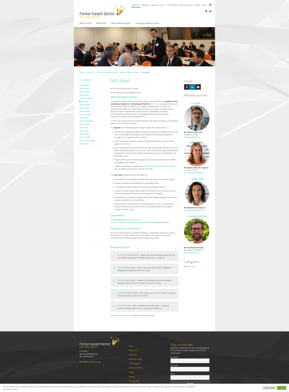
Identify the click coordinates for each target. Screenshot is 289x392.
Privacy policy (134, 381)
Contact (204, 5)
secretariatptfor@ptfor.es (194, 173)
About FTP (136, 5)
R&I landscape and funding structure (126, 92)
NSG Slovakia (85, 108)
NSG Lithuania (85, 124)
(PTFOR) (154, 104)
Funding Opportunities (147, 23)
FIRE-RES (121, 280)
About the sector (157, 5)
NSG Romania (85, 111)
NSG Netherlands (86, 121)
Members (145, 5)
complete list (127, 315)
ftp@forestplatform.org (91, 362)
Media (197, 5)
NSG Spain (85, 101)
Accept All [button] (281, 388)
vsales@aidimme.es (191, 137)
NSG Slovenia (85, 105)
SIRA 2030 (101, 23)
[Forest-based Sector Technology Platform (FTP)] (102, 342)
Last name (174, 365)
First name (174, 357)
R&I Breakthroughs (121, 23)
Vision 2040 (85, 23)
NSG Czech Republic (87, 140)
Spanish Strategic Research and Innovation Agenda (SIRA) (133, 222)
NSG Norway (85, 88)
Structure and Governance (107, 72)
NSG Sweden (85, 85)
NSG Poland (84, 118)
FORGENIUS (122, 293)
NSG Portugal (85, 114)
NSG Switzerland (86, 98)
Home (82, 72)
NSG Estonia (84, 134)
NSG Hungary (85, 92)
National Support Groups (129, 72)
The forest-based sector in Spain (125, 88)
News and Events (186, 5)
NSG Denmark (85, 137)
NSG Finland (84, 95)
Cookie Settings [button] (269, 388)
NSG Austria (84, 144)
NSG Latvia (84, 127)
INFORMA (121, 267)
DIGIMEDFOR (122, 255)
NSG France (84, 131)
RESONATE (121, 305)
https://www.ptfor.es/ (132, 220)
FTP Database (171, 5)
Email (172, 374)
